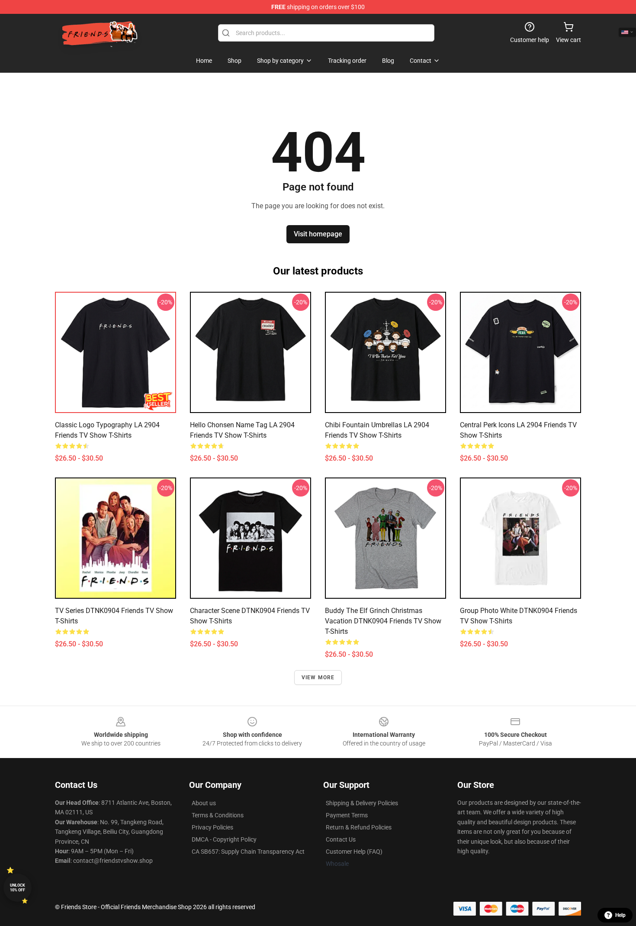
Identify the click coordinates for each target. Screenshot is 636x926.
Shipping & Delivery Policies (362, 803)
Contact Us (341, 839)
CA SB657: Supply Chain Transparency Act (248, 851)
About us (204, 803)
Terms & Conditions (218, 815)
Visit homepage (318, 234)
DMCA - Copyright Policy (224, 839)
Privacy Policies (212, 827)
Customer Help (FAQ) (354, 851)
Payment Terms (347, 815)
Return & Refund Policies (359, 827)
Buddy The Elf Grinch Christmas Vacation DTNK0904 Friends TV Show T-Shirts (383, 621)
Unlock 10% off (17, 887)
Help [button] (620, 915)
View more (318, 677)
